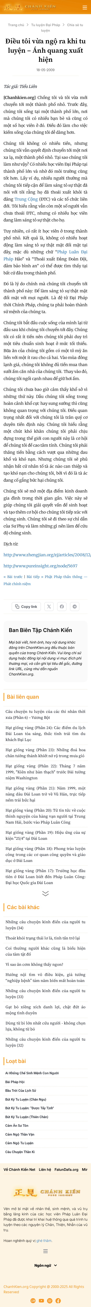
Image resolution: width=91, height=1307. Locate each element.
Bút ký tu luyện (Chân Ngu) (25, 1099)
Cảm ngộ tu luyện (19, 1143)
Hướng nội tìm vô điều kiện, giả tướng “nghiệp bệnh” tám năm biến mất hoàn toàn (45, 977)
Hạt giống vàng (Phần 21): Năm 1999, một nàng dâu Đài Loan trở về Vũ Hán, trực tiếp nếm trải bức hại (45, 794)
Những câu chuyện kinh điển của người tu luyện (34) (45, 925)
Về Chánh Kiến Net (19, 1169)
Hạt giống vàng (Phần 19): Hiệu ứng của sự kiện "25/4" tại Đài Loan (45, 835)
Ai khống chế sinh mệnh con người (32, 1073)
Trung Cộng (26, 199)
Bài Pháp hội (15, 1082)
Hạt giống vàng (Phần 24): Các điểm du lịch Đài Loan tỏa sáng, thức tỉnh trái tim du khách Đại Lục (45, 733)
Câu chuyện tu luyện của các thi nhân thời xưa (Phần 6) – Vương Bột (45, 714)
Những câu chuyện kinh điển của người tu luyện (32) (45, 1042)
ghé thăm (43, 1240)
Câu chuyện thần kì (20, 1152)
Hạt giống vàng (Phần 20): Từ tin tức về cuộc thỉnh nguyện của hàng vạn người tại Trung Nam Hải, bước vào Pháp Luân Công (45, 816)
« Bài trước (13, 577)
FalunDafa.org (66, 1169)
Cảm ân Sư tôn (16, 1126)
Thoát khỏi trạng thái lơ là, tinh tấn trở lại (43, 938)
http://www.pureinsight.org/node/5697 (40, 565)
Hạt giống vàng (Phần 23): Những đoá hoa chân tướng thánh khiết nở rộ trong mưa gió (45, 752)
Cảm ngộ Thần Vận (19, 1134)
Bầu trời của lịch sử (20, 1091)
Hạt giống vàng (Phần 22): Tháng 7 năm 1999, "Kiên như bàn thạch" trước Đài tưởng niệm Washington (45, 772)
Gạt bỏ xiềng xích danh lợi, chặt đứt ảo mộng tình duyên (45, 1010)
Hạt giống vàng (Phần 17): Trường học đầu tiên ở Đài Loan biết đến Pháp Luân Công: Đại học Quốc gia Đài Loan (45, 876)
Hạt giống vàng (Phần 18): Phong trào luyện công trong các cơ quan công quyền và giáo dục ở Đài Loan (45, 854)
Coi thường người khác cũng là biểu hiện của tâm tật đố (45, 951)
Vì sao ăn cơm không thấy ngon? (34, 964)
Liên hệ (45, 1169)
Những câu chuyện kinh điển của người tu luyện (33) (45, 993)
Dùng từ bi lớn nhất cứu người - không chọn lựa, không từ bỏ (45, 1026)
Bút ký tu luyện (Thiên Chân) (26, 1117)
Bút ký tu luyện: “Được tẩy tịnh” (29, 1108)
